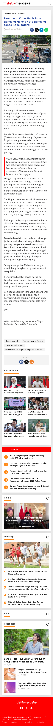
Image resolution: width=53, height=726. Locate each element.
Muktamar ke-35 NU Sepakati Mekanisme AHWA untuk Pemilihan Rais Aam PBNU (14, 434)
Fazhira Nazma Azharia (33, 341)
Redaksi (5, 720)
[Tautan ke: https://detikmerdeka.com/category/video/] (47, 614)
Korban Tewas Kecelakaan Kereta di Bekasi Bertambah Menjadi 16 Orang (29, 487)
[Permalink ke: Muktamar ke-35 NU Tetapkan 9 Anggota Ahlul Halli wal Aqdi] (15, 403)
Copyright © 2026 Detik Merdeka (15, 717)
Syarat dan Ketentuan (21, 720)
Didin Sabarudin (12, 341)
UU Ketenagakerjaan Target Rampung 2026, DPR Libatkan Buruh (27, 456)
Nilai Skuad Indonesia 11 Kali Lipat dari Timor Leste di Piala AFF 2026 (28, 595)
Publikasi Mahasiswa (14, 345)
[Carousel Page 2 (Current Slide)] (23, 526)
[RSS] (31, 362)
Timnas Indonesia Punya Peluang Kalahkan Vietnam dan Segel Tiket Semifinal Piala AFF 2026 (28, 588)
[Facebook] (21, 362)
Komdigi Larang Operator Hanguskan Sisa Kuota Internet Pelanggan (13, 391)
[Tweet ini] (37, 30)
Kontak (27, 722)
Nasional (7, 31)
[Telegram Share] (41, 30)
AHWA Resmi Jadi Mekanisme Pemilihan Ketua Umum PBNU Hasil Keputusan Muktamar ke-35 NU (37, 413)
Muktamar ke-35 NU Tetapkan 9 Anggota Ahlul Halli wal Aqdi (13, 413)
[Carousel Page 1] (20, 526)
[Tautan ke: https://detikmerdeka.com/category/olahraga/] (47, 537)
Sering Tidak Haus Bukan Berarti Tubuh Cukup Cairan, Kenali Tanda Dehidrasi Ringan (24, 660)
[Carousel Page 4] (29, 526)
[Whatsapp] (46, 30)
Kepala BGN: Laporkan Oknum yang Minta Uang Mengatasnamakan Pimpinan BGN (38, 391)
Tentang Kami (37, 717)
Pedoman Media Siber (11, 722)
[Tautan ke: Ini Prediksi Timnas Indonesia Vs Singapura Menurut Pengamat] (26, 555)
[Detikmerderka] (26, 702)
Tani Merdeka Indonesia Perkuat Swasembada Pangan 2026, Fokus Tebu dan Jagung (27, 479)
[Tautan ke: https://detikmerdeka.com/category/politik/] (47, 498)
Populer (14, 449)
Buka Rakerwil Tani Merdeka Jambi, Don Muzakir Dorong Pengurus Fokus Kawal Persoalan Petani (38, 434)
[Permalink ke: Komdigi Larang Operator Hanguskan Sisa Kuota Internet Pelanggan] (15, 382)
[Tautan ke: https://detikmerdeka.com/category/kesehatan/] (47, 624)
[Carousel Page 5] (33, 526)
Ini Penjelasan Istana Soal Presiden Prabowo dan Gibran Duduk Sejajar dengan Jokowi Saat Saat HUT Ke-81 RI (25, 519)
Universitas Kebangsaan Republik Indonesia (24, 349)
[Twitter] (26, 362)
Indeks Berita (38, 722)
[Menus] (4, 3)
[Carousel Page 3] (26, 526)
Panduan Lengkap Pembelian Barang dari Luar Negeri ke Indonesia (28, 472)
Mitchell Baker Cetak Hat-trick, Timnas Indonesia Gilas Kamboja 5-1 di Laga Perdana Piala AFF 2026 (25, 603)
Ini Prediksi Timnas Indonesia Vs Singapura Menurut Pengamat (27, 572)
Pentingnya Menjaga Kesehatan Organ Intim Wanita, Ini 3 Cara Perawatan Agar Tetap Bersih (32, 684)
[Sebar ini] (32, 30)
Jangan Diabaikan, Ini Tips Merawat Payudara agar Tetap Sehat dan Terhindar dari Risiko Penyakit (32, 671)
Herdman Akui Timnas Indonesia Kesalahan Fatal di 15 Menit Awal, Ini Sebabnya (27, 580)
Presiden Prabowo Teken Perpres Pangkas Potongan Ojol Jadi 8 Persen (28, 464)
